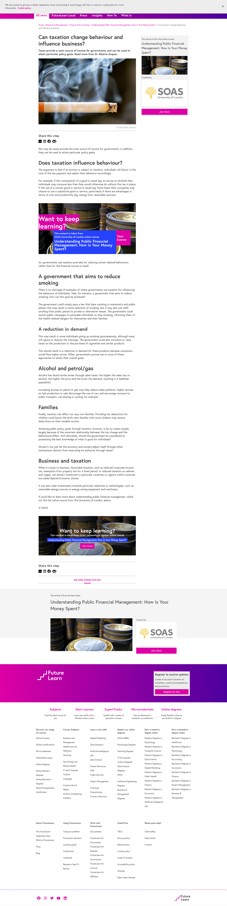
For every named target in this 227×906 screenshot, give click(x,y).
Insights (97, 15)
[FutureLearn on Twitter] (52, 898)
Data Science (96, 759)
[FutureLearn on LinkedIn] (65, 898)
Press (83, 15)
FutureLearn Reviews (72, 838)
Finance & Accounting (79, 25)
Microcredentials (43, 751)
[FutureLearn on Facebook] (39, 898)
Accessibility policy (126, 864)
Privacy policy (123, 838)
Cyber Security (97, 774)
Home (41, 25)
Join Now (164, 111)
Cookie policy (123, 851)
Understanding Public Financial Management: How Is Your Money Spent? (123, 25)
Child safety (150, 831)
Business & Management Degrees (123, 794)
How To (112, 15)
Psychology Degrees (126, 744)
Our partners (95, 831)
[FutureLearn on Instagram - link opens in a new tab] (45, 898)
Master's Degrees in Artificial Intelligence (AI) (154, 802)
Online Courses (43, 738)
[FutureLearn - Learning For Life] (182, 897)
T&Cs (119, 831)
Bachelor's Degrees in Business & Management (181, 793)
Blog (38, 853)
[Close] (223, 6)
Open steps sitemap (126, 877)
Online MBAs (123, 738)
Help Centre (150, 838)
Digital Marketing (98, 738)
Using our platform (71, 831)
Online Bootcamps (44, 757)
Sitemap (121, 871)
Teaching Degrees (125, 751)
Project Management (99, 781)
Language (67, 778)
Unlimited (67, 857)
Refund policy (123, 844)
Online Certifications (45, 744)
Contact (148, 844)
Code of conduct (125, 857)
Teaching (67, 755)
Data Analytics (96, 744)
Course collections (98, 796)
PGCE (120, 774)
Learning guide (69, 844)
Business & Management (57, 25)
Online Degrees (43, 764)
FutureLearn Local (63, 15)
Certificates (68, 851)
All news (41, 15)
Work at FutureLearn (45, 840)
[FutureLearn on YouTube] (58, 898)
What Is (126, 15)
